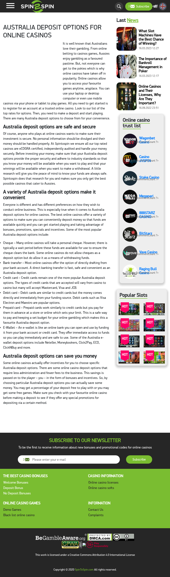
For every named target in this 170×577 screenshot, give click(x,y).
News (132, 20)
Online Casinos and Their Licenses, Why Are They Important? (150, 94)
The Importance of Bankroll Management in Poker (152, 65)
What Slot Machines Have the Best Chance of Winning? (151, 37)
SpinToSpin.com (84, 569)
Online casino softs (101, 488)
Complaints (95, 515)
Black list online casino (19, 515)
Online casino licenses (103, 482)
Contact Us (95, 510)
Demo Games (12, 510)
